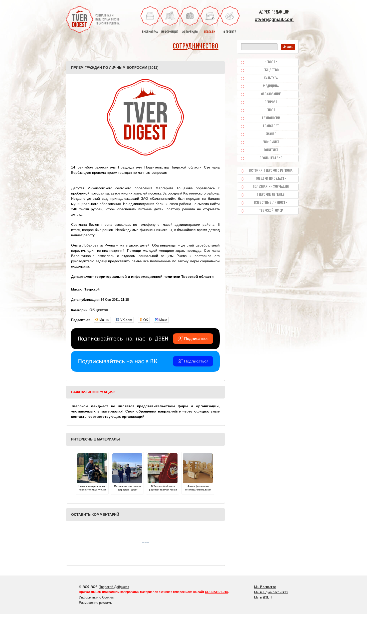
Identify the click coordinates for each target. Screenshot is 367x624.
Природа (271, 102)
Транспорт (271, 126)
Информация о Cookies (96, 597)
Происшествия (271, 158)
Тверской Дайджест (114, 587)
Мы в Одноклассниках (271, 592)
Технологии (271, 118)
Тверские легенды (270, 194)
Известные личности (271, 202)
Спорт (270, 110)
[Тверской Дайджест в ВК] (145, 370)
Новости (270, 62)
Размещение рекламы (95, 602)
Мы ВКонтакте (265, 587)
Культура (271, 78)
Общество (98, 310)
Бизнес (270, 134)
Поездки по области (271, 178)
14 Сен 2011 (110, 300)
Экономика (270, 142)
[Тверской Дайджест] (79, 20)
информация (169, 32)
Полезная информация (271, 186)
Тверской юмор (271, 210)
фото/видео (190, 32)
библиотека (150, 32)
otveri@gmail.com (274, 19)
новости (209, 32)
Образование (271, 94)
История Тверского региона (271, 170)
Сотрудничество (195, 46)
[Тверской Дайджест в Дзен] (145, 348)
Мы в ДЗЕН (263, 597)
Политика (270, 150)
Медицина (271, 86)
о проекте (229, 32)
